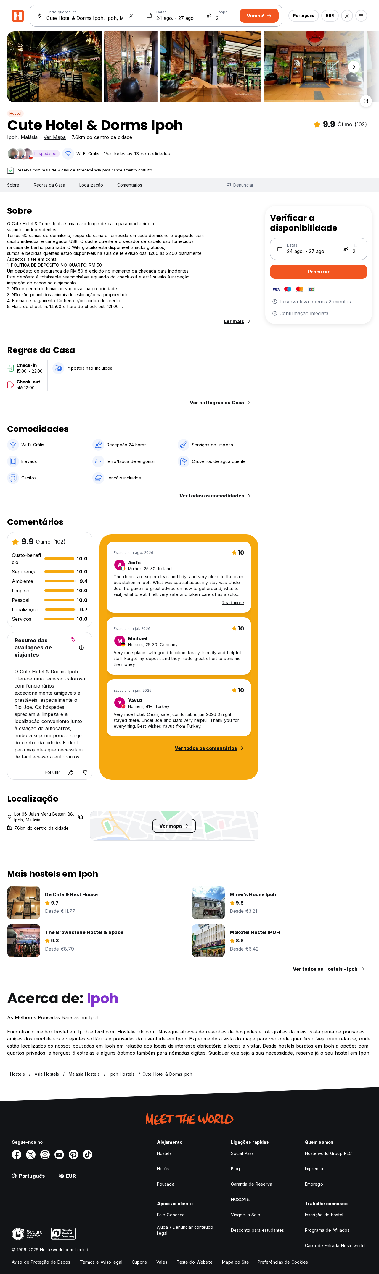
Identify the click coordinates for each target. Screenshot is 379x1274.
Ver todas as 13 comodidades (137, 154)
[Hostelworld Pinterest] (73, 1154)
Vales (161, 1262)
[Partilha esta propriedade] (366, 101)
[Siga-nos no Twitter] (31, 1154)
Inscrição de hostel (324, 1214)
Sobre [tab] (13, 184)
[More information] (81, 647)
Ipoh (12, 137)
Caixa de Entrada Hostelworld (335, 1245)
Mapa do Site (235, 1262)
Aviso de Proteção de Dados (41, 1262)
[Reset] (131, 16)
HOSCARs (240, 1199)
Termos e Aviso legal (101, 1262)
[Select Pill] (347, 16)
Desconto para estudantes (257, 1230)
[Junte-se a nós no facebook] (16, 1154)
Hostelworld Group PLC (328, 1153)
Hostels (164, 1153)
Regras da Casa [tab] (49, 184)
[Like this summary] (71, 772)
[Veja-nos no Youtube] (59, 1154)
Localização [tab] (91, 184)
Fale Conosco (171, 1214)
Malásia (29, 137)
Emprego (314, 1184)
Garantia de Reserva (251, 1184)
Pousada (165, 1184)
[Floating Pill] (354, 67)
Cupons (139, 1262)
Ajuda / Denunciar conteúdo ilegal (185, 1230)
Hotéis (163, 1168)
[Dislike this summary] (85, 772)
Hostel (15, 113)
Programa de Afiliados (327, 1230)
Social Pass (242, 1153)
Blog (235, 1168)
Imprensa (314, 1168)
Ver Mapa (55, 137)
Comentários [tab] (129, 184)
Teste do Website (195, 1262)
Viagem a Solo (245, 1214)
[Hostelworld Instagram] (45, 1154)
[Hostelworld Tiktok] (87, 1154)
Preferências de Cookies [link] (283, 1262)
